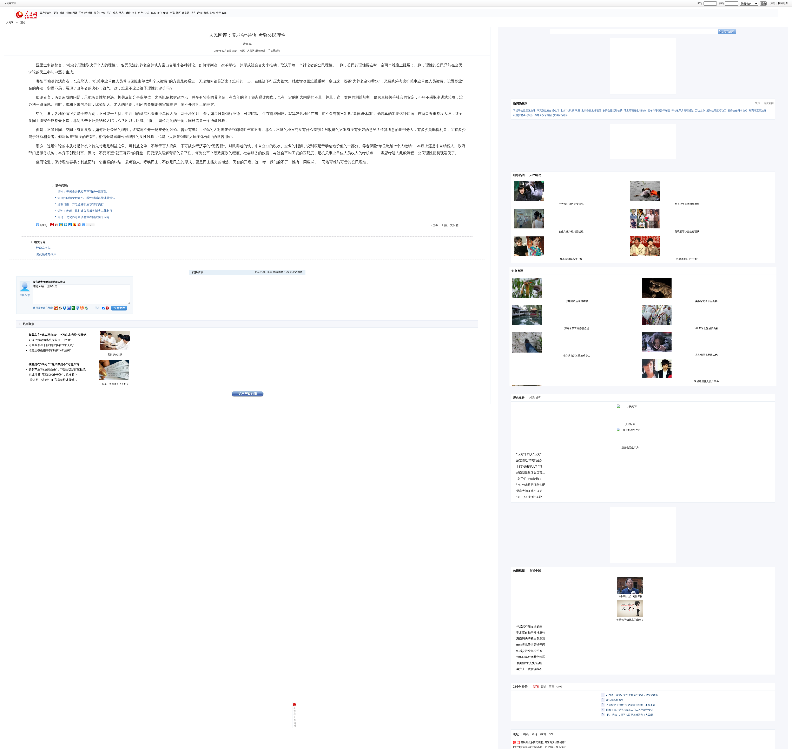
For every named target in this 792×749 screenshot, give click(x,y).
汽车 (134, 12)
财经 (128, 12)
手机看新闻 (274, 50)
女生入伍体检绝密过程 (571, 231)
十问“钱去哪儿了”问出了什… (534, 466)
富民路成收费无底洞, (532, 742)
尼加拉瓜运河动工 (716, 110)
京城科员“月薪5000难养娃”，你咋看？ (53, 374)
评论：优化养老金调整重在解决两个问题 (84, 217)
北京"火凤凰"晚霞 (570, 110)
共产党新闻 (46, 12)
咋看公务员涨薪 (557, 747)
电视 (172, 12)
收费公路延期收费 (612, 110)
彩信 (212, 12)
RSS (224, 12)
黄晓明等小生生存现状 (687, 231)
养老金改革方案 (543, 115)
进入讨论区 (260, 272)
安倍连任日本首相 (737, 110)
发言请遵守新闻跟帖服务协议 (49, 281)
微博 (280, 272)
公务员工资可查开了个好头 (114, 384)
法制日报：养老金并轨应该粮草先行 (81, 204)
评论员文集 (43, 247)
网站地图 (783, 3)
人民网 (9, 22)
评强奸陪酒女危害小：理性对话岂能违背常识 (86, 198)
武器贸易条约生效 (523, 115)
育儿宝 (293, 272)
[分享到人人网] (70, 224)
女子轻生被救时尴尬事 (687, 203)
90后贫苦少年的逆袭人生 (532, 651)
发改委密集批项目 (591, 110)
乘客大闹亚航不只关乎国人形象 (536, 491)
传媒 (165, 12)
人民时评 (630, 424)
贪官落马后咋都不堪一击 (533, 747)
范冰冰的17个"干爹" (687, 259)
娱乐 (153, 12)
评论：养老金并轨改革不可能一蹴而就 (82, 191)
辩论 (534, 734)
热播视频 (519, 570)
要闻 (55, 12)
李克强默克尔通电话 (548, 110)
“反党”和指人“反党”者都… (533, 454)
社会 (102, 12)
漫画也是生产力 (630, 447)
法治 (68, 12)
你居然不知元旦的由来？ (630, 619)
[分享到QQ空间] (61, 224)
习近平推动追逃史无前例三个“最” (50, 340)
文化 (159, 12)
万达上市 (700, 110)
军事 (81, 12)
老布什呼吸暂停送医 (659, 110)
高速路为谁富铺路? (555, 742)
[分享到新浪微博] (56, 224)
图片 (109, 12)
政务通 (186, 12)
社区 (178, 12)
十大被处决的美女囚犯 (571, 203)
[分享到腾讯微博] (65, 224)
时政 (62, 12)
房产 (140, 12)
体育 (147, 12)
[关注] (516, 747)
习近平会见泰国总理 (524, 110)
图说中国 (535, 570)
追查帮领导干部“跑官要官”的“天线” (51, 345)
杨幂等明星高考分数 (571, 259)
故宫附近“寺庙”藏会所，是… (534, 460)
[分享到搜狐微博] (74, 224)
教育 (96, 12)
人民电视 (535, 175)
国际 (74, 12)
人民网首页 (10, 3)
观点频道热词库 (46, 254)
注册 (772, 3)
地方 (121, 12)
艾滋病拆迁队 (560, 115)
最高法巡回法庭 (757, 110)
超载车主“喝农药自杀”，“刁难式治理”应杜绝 (57, 334)
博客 (193, 12)
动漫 (218, 12)
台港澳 (89, 12)
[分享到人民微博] (52, 224)
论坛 (269, 272)
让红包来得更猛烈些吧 (530, 484)
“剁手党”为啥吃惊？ (529, 478)
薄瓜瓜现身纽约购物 (635, 110)
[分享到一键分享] (83, 224)
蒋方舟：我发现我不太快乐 (533, 669)
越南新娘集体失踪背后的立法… (536, 472)
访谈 (199, 12)
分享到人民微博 (294, 717)
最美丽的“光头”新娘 (529, 663)
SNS (286, 272)
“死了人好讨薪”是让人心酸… (534, 497)
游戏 (206, 12)
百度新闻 (769, 103)
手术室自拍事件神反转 (530, 632)
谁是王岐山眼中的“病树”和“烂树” (50, 350)
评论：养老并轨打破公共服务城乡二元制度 (85, 210)
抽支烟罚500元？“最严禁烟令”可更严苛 (54, 364)
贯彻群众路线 (114, 354)
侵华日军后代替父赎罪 (530, 656)
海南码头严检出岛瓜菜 (530, 638)
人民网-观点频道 (256, 50)
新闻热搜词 (520, 103)
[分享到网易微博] (79, 224)
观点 (115, 12)
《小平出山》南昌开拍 (630, 596)
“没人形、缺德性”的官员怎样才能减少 (53, 379)
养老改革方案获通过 (682, 110)
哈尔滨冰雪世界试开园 (530, 644)
